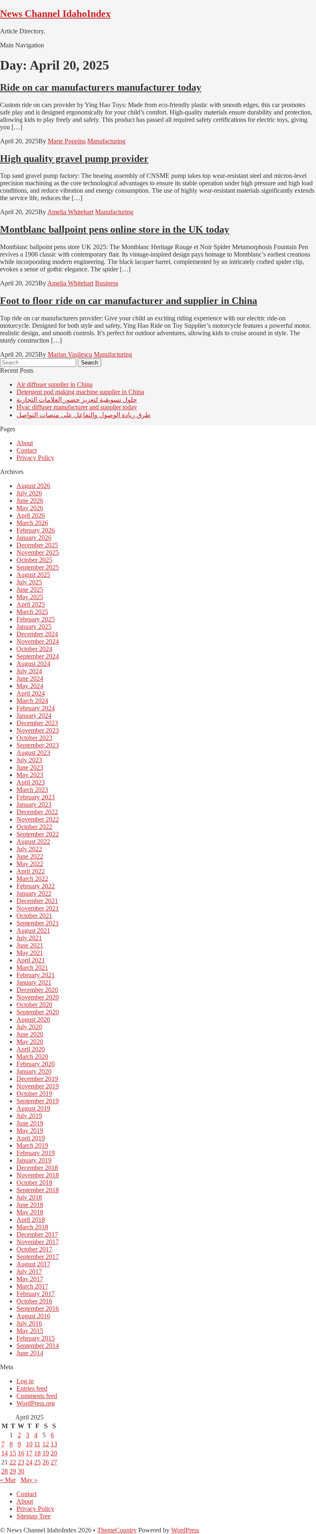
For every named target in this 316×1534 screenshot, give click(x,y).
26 (45, 1462)
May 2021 (29, 952)
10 (29, 1444)
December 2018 (37, 1167)
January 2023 (33, 804)
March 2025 (32, 611)
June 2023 (29, 767)
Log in (25, 1381)
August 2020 (33, 1019)
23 (21, 1462)
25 (37, 1462)
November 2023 (37, 730)
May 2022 (29, 863)
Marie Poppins (67, 141)
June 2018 (29, 1204)
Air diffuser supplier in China (54, 384)
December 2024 (37, 633)
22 (12, 1462)
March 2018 (32, 1226)
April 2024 (30, 693)
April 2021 (30, 960)
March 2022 (32, 878)
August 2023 (33, 752)
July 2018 (29, 1197)
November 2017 (37, 1241)
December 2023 (37, 722)
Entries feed (31, 1388)
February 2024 (35, 708)
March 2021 (32, 967)
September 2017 (37, 1256)
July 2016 (29, 1323)
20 (54, 1453)
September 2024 (37, 656)
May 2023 (29, 774)
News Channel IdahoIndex (55, 13)
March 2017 (32, 1286)
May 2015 (29, 1330)
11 (37, 1444)
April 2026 (30, 515)
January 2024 (33, 715)
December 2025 (37, 545)
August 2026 (33, 485)
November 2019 (37, 1086)
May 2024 (29, 685)
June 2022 (29, 856)
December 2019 (37, 1078)
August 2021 (33, 930)
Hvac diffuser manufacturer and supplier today (76, 407)
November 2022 (37, 819)
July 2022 (29, 848)
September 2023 (37, 745)
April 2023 (30, 782)
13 (54, 1444)
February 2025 (35, 619)
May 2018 (29, 1212)
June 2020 (29, 1034)
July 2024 (29, 671)
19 (45, 1453)
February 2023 (35, 797)
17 (29, 1453)
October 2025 (34, 559)
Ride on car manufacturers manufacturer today (100, 87)
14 (4, 1453)
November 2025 (37, 552)
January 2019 (33, 1160)
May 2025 (29, 596)
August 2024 (33, 663)
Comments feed (36, 1395)
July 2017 (29, 1271)
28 (4, 1471)
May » (29, 1479)
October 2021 (34, 915)
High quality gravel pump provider (74, 158)
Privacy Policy (35, 457)
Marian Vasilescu (70, 354)
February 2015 (35, 1338)
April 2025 (30, 604)
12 (45, 1444)
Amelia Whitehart (70, 211)
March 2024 (32, 700)
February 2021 (35, 974)
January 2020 (33, 1071)
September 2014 (37, 1345)
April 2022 (30, 871)
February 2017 (35, 1293)
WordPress (185, 1530)
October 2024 (34, 648)
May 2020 (29, 1041)
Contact (26, 450)
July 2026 (29, 493)
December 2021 (37, 900)
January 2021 (33, 982)
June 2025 (29, 589)
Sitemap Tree (33, 1516)
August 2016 (33, 1315)
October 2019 (34, 1093)
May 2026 (29, 507)
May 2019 (29, 1130)
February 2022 (35, 886)
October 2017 (34, 1249)
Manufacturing (106, 141)
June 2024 (29, 678)
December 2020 (37, 989)
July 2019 (29, 1115)
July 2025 (29, 582)
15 (12, 1453)
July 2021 (29, 937)
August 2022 (33, 841)
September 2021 (37, 923)
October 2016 (34, 1301)
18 (37, 1453)
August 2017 (33, 1264)
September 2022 (37, 834)
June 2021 (29, 945)
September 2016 (37, 1308)
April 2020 (30, 1049)
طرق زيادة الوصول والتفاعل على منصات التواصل (83, 414)
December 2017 (37, 1234)
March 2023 (32, 789)
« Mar (8, 1479)
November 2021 (37, 908)
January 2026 (33, 537)
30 (21, 1471)
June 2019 (29, 1123)
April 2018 (30, 1219)
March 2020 (32, 1056)
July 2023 (29, 759)
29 (12, 1471)
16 (21, 1453)
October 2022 (34, 826)
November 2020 (37, 997)
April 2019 (30, 1138)
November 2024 (37, 641)
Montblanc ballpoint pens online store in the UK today (114, 229)
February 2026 (35, 530)
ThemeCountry (117, 1530)
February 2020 (35, 1063)
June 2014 (29, 1353)
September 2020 (37, 1012)
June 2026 (29, 500)
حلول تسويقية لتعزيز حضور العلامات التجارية (76, 399)
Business (106, 283)
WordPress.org (35, 1403)
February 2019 (35, 1152)
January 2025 (33, 626)
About (24, 442)
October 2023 (34, 737)
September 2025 (37, 567)
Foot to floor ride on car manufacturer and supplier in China (128, 300)
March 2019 (32, 1145)
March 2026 (32, 522)
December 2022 (37, 811)
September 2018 (37, 1189)
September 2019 (37, 1100)
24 (29, 1462)
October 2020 (34, 1004)
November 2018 (37, 1175)
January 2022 (33, 893)
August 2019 (33, 1108)
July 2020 (29, 1026)
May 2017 (29, 1278)
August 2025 (33, 574)
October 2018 (34, 1182)
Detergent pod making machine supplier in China (80, 391)
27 (54, 1462)
